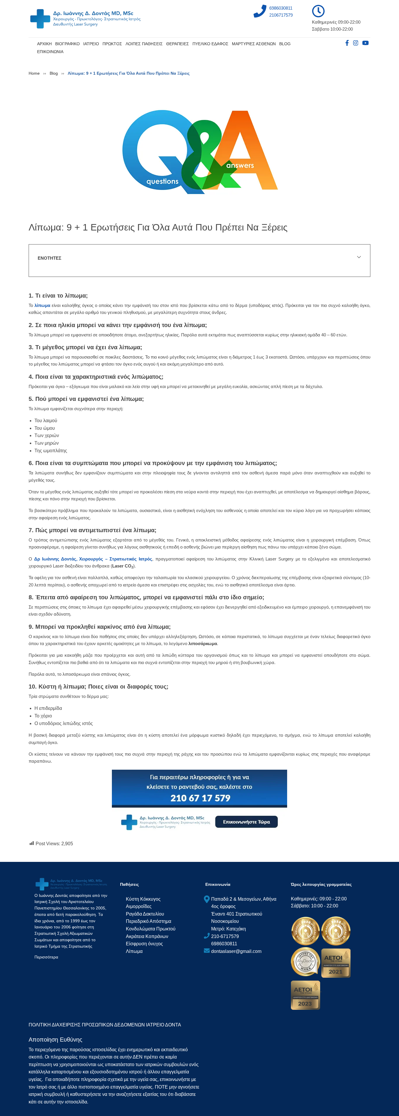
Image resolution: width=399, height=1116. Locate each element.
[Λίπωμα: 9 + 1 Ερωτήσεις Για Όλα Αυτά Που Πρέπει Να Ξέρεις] (199, 150)
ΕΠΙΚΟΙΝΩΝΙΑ (50, 51)
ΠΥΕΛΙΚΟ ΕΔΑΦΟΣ (210, 43)
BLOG (285, 43)
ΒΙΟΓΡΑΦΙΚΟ (67, 43)
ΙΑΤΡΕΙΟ (91, 43)
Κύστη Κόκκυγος (143, 899)
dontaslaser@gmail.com (236, 951)
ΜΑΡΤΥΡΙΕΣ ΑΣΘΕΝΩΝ (254, 43)
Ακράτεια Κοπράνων (147, 936)
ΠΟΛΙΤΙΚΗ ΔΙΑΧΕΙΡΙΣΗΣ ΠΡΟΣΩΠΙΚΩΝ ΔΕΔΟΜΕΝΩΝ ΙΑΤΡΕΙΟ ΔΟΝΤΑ (105, 1024)
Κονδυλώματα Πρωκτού (151, 928)
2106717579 (281, 15)
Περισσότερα (46, 957)
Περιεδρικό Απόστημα (148, 921)
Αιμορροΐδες (139, 906)
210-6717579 (225, 936)
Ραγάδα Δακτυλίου (145, 913)
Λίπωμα (134, 951)
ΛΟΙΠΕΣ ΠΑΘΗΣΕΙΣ (144, 43)
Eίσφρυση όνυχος (144, 943)
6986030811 (280, 8)
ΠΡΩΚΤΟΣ (112, 43)
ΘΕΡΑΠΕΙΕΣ (177, 43)
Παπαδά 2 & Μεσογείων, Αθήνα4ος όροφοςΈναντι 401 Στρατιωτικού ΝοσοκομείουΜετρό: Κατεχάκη (243, 914)
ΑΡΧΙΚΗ (44, 43)
